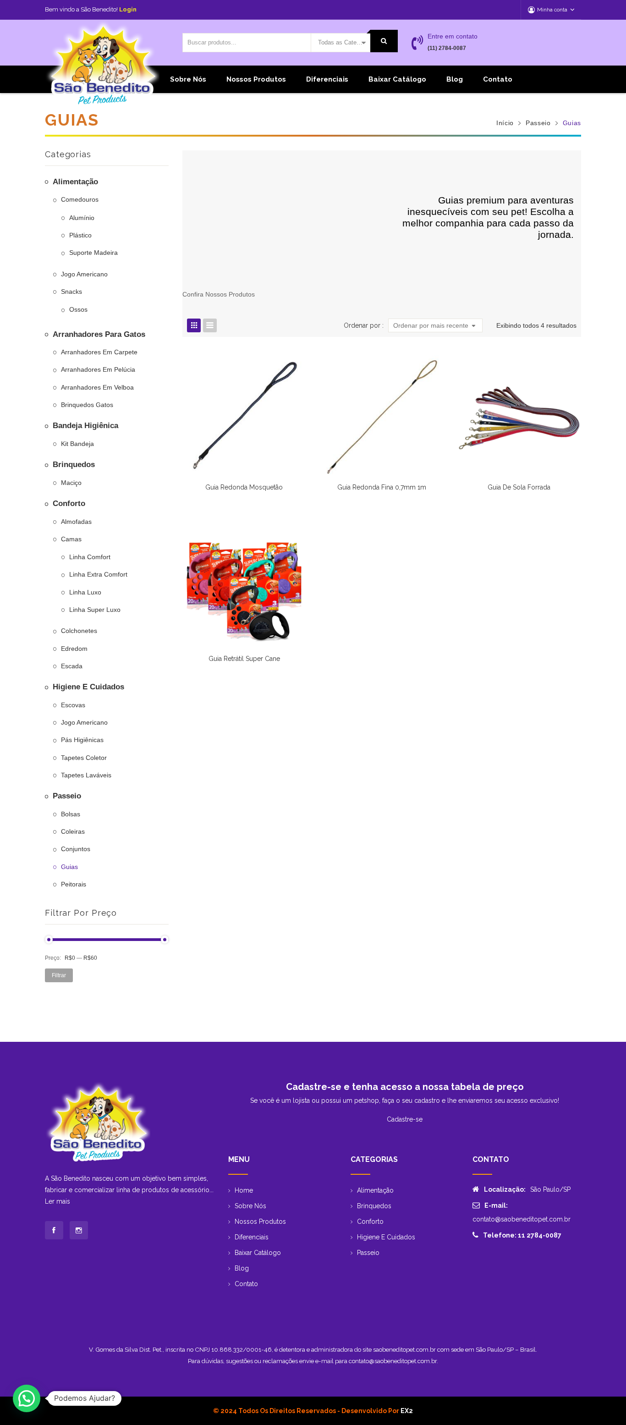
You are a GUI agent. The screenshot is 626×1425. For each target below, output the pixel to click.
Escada (71, 666)
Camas (71, 539)
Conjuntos (75, 849)
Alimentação (75, 181)
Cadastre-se (405, 1119)
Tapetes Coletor (84, 757)
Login (128, 9)
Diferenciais (327, 79)
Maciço (71, 482)
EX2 (407, 1410)
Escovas (73, 705)
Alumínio (81, 217)
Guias (69, 866)
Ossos (78, 309)
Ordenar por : (364, 325)
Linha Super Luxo (95, 609)
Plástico (80, 235)
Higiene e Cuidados (88, 686)
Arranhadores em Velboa (97, 387)
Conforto (69, 503)
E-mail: (496, 1205)
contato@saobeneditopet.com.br (521, 1219)
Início (505, 123)
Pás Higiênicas (82, 739)
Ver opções (244, 491)
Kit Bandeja (77, 443)
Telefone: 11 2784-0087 (522, 1235)
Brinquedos (74, 464)
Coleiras (73, 831)
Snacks (71, 291)
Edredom (74, 648)
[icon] (54, 1230)
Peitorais (73, 884)
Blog (454, 79)
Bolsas (70, 814)
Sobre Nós (188, 79)
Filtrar (59, 975)
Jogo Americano (84, 274)
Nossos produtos (256, 79)
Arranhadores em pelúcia (98, 369)
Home (244, 1190)
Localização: (505, 1189)
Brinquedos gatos (87, 404)
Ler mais (57, 1201)
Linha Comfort (89, 557)
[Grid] (194, 325)
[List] (210, 325)
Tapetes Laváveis (86, 775)
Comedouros (80, 199)
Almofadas (76, 521)
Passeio (538, 123)
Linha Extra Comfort (98, 574)
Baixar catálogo (397, 79)
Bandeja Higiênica (85, 425)
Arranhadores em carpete (99, 352)
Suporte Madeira (93, 252)
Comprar (382, 491)
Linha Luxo (85, 592)
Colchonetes (79, 630)
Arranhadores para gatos (99, 334)
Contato (497, 79)
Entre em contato (453, 36)
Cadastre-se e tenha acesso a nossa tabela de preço (405, 1086)
